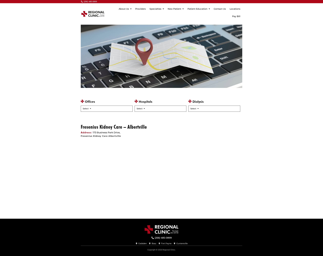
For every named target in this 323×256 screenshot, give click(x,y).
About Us (124, 9)
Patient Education (197, 9)
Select (86, 108)
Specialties (155, 9)
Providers (140, 9)
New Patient (174, 9)
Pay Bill (236, 16)
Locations (235, 9)
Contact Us (220, 9)
